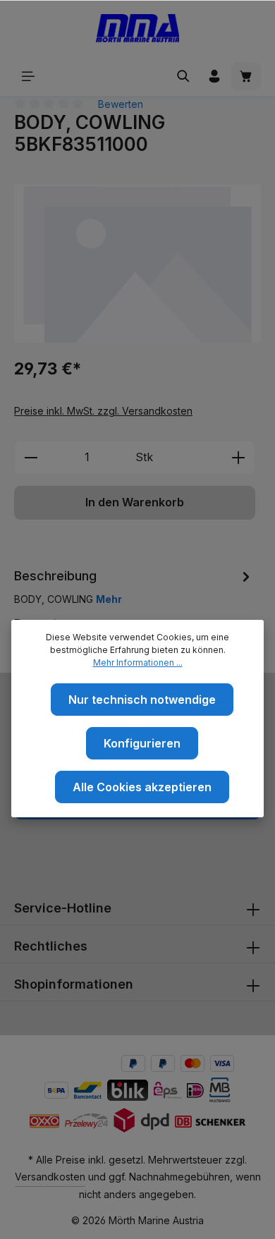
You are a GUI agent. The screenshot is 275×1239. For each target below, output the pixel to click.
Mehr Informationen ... (138, 662)
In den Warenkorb (134, 502)
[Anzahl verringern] (30, 458)
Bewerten (120, 104)
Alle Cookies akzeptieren (142, 787)
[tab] (134, 586)
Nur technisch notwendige (142, 699)
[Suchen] (183, 76)
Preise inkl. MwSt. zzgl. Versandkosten (103, 411)
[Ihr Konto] (214, 76)
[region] (137, 263)
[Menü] (28, 76)
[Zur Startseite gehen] (138, 28)
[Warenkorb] (246, 76)
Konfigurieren (142, 743)
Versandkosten (50, 1177)
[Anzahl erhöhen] (238, 458)
